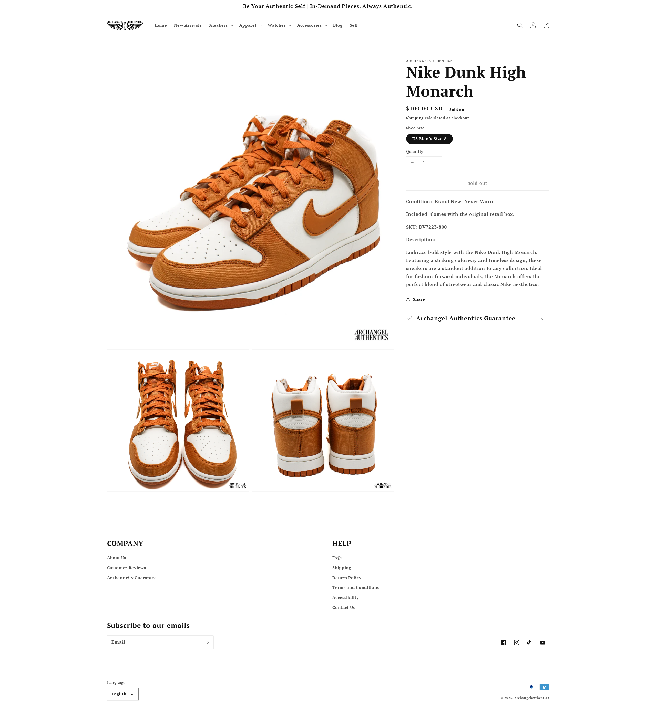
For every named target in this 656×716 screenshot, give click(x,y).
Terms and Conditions (355, 587)
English (119, 694)
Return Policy (346, 577)
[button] (220, 25)
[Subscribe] (206, 642)
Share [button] (419, 299)
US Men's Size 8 (429, 138)
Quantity (414, 151)
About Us (116, 557)
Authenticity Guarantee (132, 577)
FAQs (337, 557)
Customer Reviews (126, 567)
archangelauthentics (532, 698)
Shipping (415, 118)
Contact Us (343, 607)
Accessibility (345, 597)
